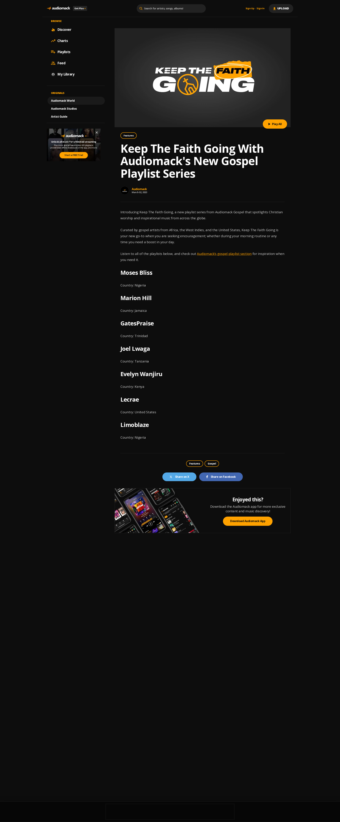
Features (129, 135)
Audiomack (139, 189)
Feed (61, 63)
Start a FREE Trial (73, 155)
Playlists (63, 52)
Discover (64, 29)
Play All (277, 124)
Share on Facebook (223, 477)
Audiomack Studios (64, 109)
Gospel (212, 463)
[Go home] (58, 8)
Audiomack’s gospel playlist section (224, 253)
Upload (283, 8)
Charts (62, 40)
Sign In (260, 8)
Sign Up (250, 8)
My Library (65, 74)
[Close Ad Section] (96, 132)
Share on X (182, 477)
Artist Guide (59, 117)
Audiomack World (63, 101)
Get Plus (80, 8)
